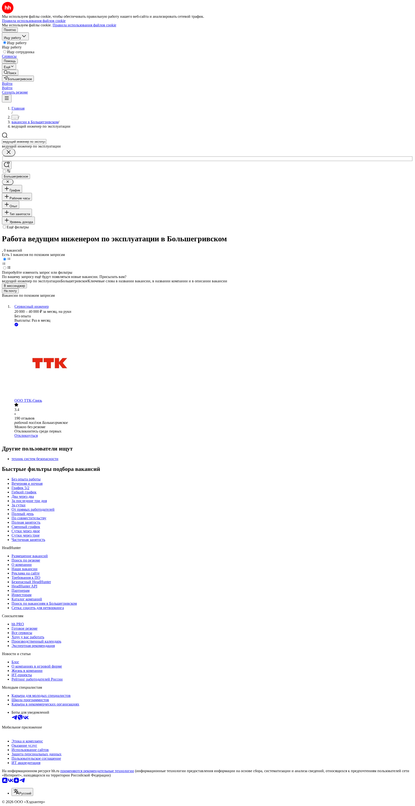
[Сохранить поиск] (7, 165)
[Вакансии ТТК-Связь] (212, 362)
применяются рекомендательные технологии (97, 771)
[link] (10, 73)
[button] (7, 84)
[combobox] (24, 141)
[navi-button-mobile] (7, 98)
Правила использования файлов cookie (84, 25)
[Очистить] (8, 152)
